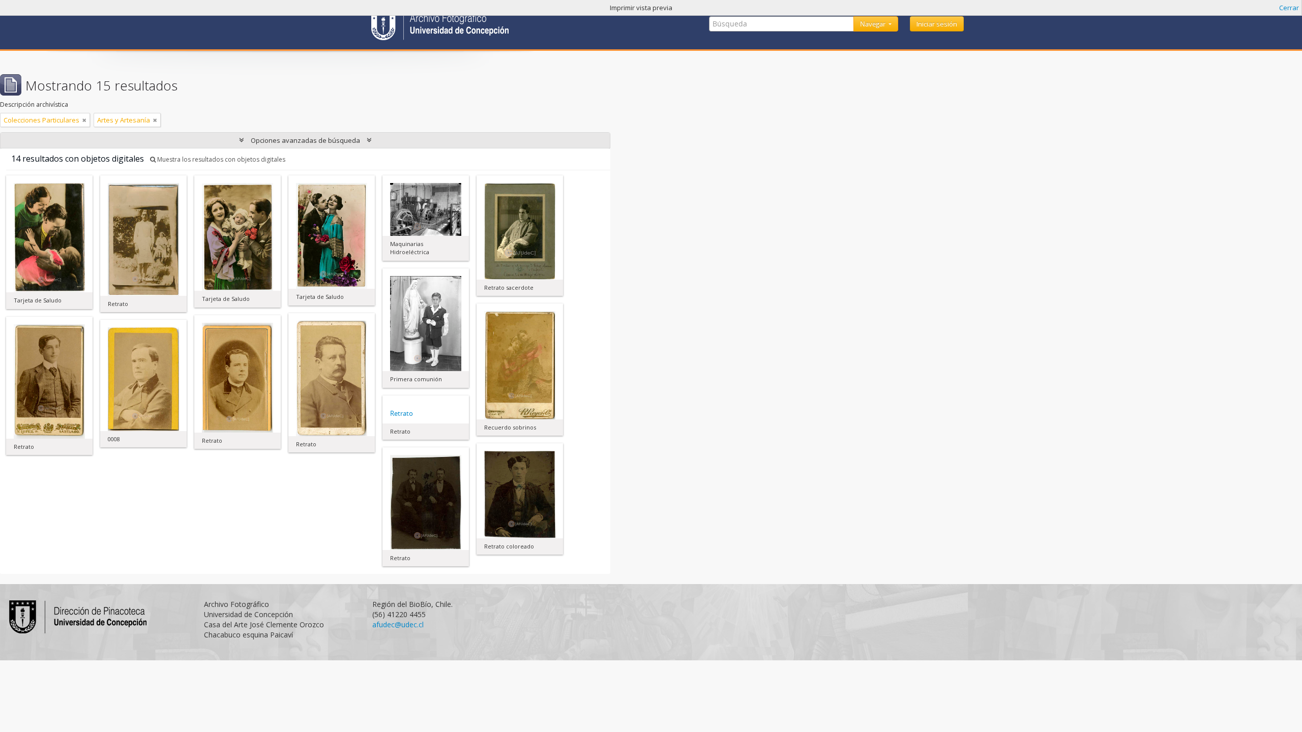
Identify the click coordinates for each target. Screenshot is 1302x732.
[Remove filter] (84, 120)
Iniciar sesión (936, 23)
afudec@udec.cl (398, 624)
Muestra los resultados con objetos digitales (220, 159)
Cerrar (1289, 7)
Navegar (873, 23)
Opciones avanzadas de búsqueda (305, 140)
